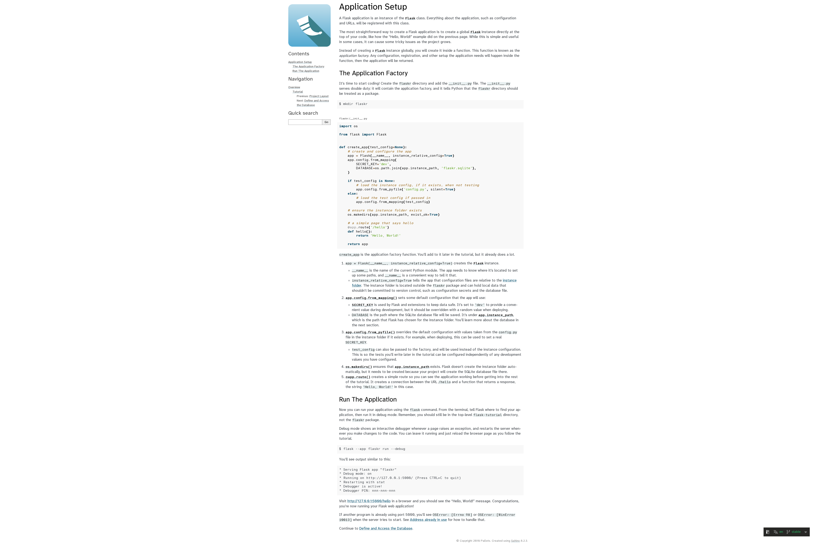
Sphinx (515, 541)
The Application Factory (308, 66)
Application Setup (300, 62)
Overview (294, 87)
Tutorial (298, 91)
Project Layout (319, 96)
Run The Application (306, 71)
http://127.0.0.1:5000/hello (369, 501)
